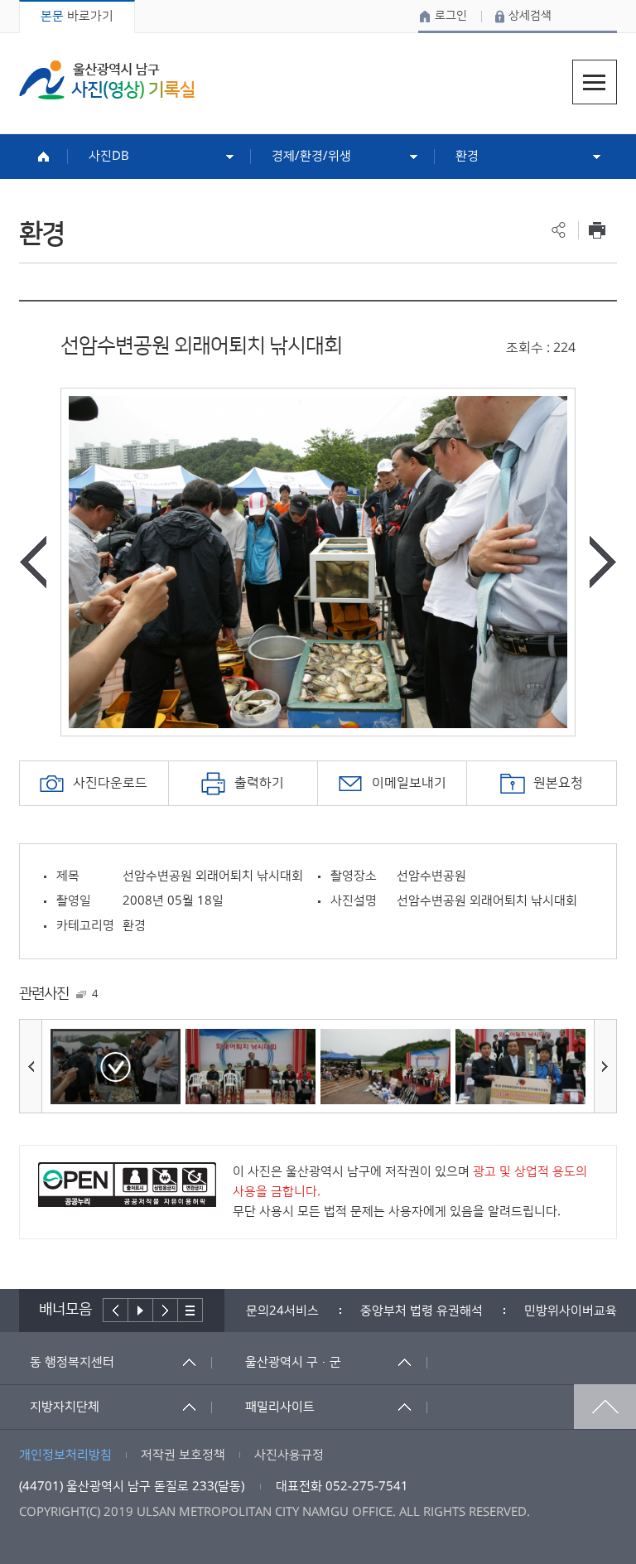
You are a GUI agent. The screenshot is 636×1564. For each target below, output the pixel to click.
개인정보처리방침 (65, 1455)
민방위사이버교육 (570, 1311)
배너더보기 (190, 1310)
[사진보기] (116, 1066)
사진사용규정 (289, 1455)
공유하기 (558, 230)
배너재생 (140, 1310)
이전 (115, 1310)
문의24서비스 (282, 1311)
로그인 (451, 15)
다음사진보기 (603, 562)
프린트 (597, 230)
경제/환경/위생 (311, 156)
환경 (467, 156)
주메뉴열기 (594, 82)
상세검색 (530, 15)
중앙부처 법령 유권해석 (421, 1311)
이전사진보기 (33, 562)
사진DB (109, 156)
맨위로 (605, 1406)
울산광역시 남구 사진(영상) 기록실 (107, 79)
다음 (165, 1310)
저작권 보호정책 (183, 1455)
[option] (318, 562)
